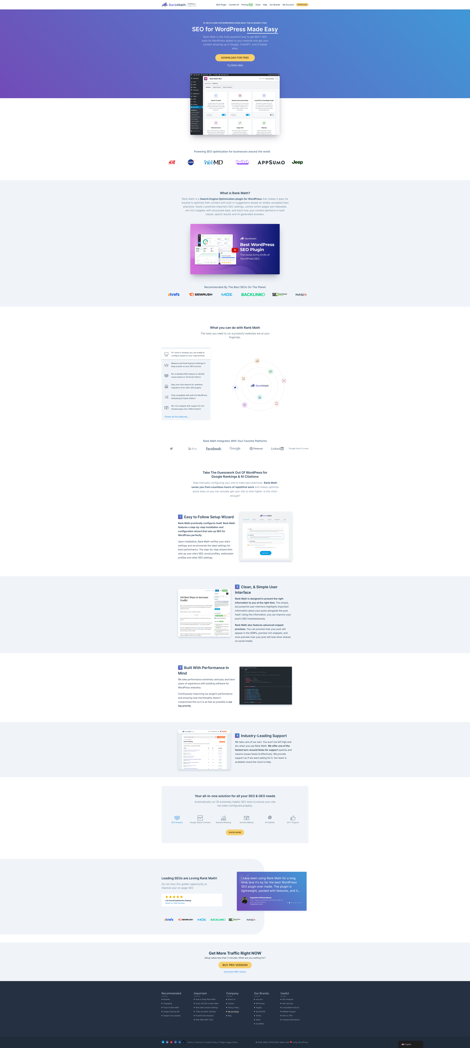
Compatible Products (290, 1007)
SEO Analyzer (287, 999)
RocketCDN (260, 1011)
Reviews (166, 999)
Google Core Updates (172, 1016)
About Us (231, 999)
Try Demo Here (235, 65)
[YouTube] (171, 1042)
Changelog (167, 1003)
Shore (258, 1020)
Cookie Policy (211, 1042)
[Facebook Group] (167, 1042)
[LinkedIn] (179, 1042)
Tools (257, 4)
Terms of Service (195, 1042)
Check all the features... (176, 416)
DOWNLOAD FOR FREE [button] (235, 57)
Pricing (244, 4)
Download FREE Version (235, 971)
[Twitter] (163, 1042)
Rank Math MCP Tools (204, 1020)
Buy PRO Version (235, 965)
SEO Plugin (221, 4)
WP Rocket (260, 1003)
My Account (288, 4)
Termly (258, 1016)
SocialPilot (260, 1024)
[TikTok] (183, 1042)
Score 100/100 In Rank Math (207, 1003)
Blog (229, 1016)
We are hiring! (233, 1011)
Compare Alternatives (291, 1020)
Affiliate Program (289, 1011)
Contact (231, 1003)
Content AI (234, 4)
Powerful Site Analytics (205, 1016)
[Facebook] (175, 1042)
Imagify (259, 1007)
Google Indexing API (171, 1011)
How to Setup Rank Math (206, 999)
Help (265, 4)
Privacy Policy (233, 1007)
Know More (235, 832)
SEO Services (287, 1003)
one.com (259, 999)
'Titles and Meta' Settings (206, 1011)
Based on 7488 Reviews (175, 903)
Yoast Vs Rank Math (171, 1007)
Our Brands (275, 4)
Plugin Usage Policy (228, 1042)
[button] (235, 249)
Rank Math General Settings (207, 1007)
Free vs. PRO (287, 1016)
